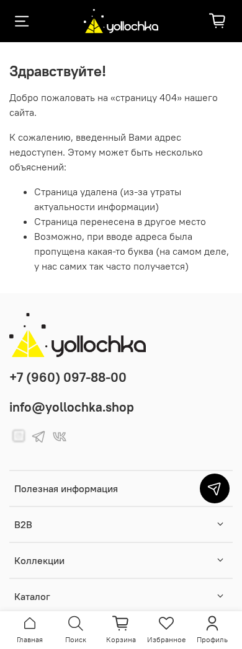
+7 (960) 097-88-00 (68, 377)
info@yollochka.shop (71, 407)
